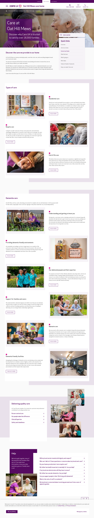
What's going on (64, 57)
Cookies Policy (60, 505)
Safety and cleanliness (18, 422)
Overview (63, 44)
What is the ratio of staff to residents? (51, 479)
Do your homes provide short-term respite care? (53, 464)
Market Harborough (30, 10)
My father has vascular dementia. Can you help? (53, 473)
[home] (6, 10)
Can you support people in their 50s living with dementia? (56, 476)
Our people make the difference (21, 416)
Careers (39, 1)
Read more (53, 113)
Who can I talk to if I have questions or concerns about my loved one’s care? (61, 461)
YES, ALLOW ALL (11, 511)
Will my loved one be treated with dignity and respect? (55, 458)
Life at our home (64, 48)
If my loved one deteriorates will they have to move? (55, 470)
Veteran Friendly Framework (67, 64)
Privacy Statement (71, 505)
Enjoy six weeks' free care (67, 67)
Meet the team (64, 54)
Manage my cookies (82, 511)
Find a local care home (13, 10)
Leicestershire (22, 10)
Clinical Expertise (17, 419)
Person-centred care (17, 413)
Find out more (11, 371)
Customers (54, 1)
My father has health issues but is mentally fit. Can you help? (57, 467)
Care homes (46, 1)
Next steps (63, 60)
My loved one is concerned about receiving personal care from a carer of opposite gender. (60, 483)
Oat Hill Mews (38, 10)
